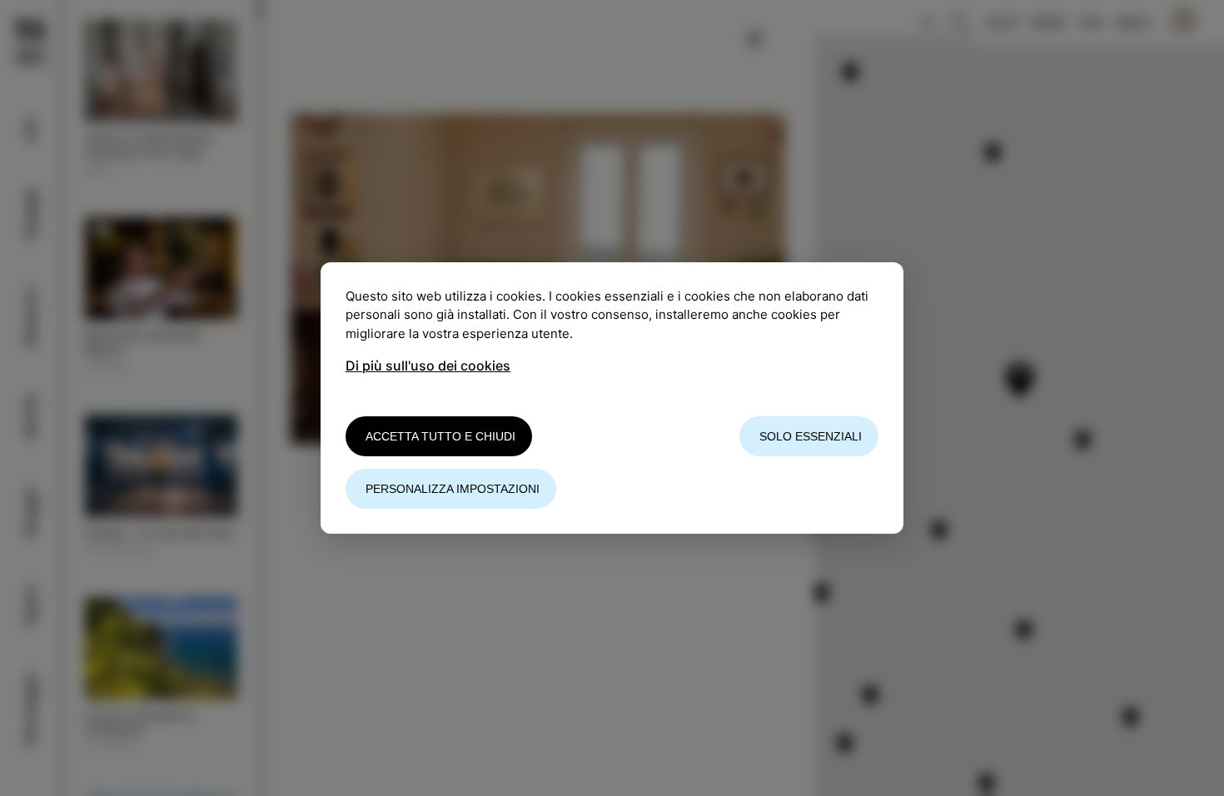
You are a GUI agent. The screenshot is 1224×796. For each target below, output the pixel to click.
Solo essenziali (810, 436)
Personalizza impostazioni (453, 488)
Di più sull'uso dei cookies (428, 365)
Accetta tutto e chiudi (440, 436)
